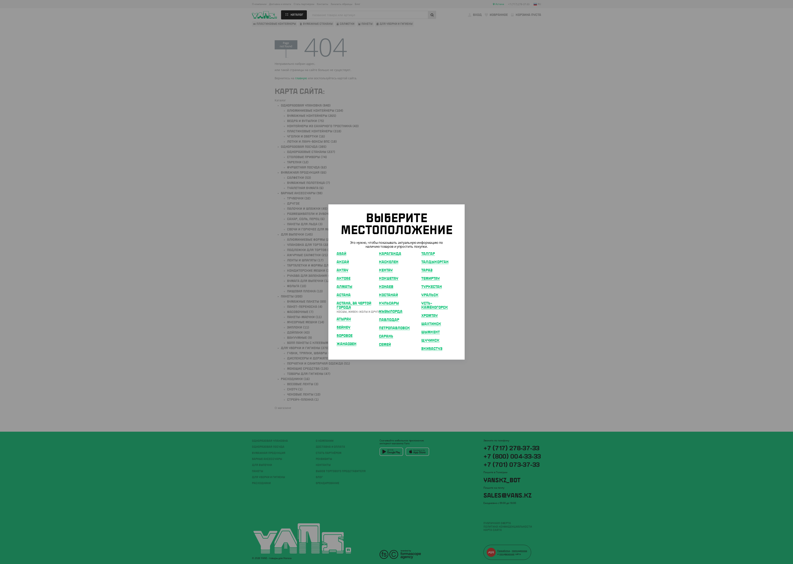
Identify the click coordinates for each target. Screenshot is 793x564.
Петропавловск (394, 328)
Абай (341, 254)
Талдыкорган (435, 262)
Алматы (344, 287)
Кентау (386, 270)
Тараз (426, 270)
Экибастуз (431, 349)
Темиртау (430, 278)
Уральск (429, 295)
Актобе (343, 278)
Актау (342, 270)
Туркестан (431, 287)
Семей (385, 344)
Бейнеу (343, 327)
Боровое (345, 336)
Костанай (388, 295)
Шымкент (430, 332)
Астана (344, 295)
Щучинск (430, 340)
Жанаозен (346, 344)
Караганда (390, 254)
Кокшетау (388, 278)
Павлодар (389, 320)
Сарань (386, 336)
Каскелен (388, 262)
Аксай (343, 262)
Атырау (344, 319)
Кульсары (389, 303)
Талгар (428, 254)
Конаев (386, 287)
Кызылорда (390, 311)
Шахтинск (431, 324)
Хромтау (429, 316)
